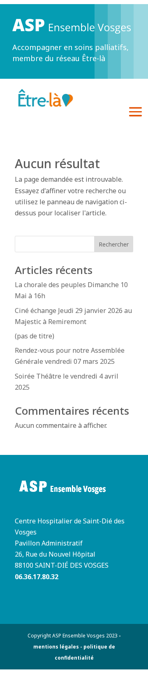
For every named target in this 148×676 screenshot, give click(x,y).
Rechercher (114, 244)
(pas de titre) (34, 335)
